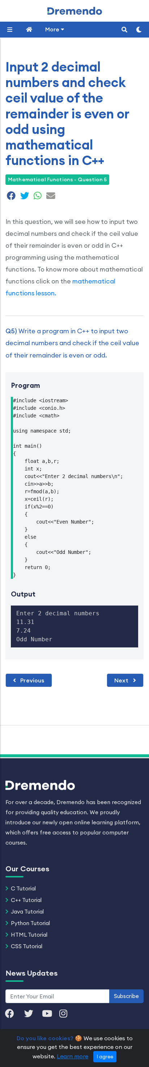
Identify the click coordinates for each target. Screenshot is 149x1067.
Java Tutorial (27, 911)
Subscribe (126, 996)
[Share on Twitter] (25, 196)
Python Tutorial (30, 923)
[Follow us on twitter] (32, 1014)
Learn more (72, 1056)
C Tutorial (23, 888)
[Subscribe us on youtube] (50, 1014)
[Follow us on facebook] (13, 1014)
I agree (105, 1056)
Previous (31, 680)
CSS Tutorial (26, 946)
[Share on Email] (49, 196)
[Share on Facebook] (11, 196)
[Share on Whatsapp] (37, 196)
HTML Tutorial (29, 934)
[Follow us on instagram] (66, 1014)
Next (122, 680)
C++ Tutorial (26, 900)
